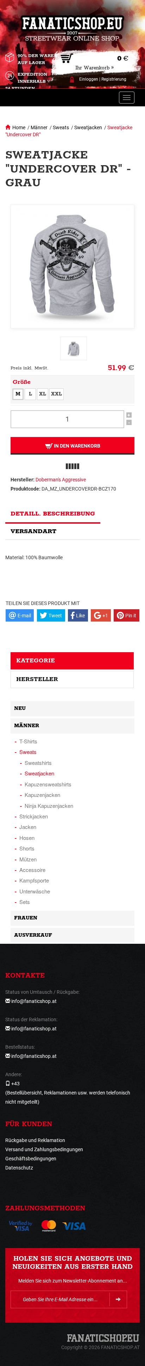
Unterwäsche (34, 891)
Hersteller (37, 679)
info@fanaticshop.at (34, 1001)
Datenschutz (19, 1168)
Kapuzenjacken (42, 794)
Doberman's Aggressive (61, 479)
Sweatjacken (88, 127)
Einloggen (88, 79)
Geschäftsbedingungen (30, 1158)
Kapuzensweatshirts (48, 784)
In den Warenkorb (76, 446)
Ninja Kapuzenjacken (49, 805)
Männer (39, 127)
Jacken (27, 826)
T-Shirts (28, 741)
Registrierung (113, 79)
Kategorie (35, 661)
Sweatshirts (38, 762)
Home (18, 127)
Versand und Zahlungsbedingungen (44, 1149)
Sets (24, 901)
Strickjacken (33, 816)
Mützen (28, 859)
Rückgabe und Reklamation (35, 1140)
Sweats (61, 127)
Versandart (33, 531)
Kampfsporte (34, 880)
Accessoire (32, 869)
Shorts (26, 848)
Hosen (26, 837)
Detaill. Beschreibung (53, 514)
